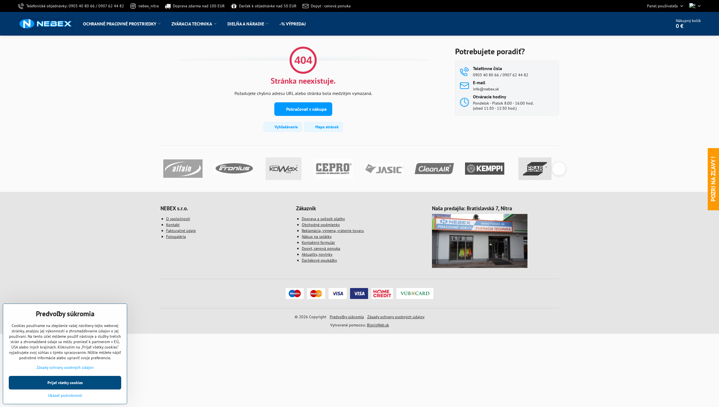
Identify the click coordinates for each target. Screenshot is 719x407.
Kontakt (173, 224)
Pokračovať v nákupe (306, 109)
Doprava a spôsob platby (323, 218)
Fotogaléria (176, 236)
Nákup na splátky (317, 236)
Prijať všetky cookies (65, 382)
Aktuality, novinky (317, 254)
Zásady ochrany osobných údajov (396, 316)
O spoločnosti (178, 218)
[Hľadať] (651, 24)
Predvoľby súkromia (347, 316)
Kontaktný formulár (318, 242)
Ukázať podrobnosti (65, 395)
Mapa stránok (326, 126)
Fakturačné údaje (181, 230)
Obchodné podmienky (321, 224)
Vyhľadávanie (285, 126)
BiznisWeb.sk (378, 325)
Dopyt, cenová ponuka (321, 248)
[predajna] (479, 266)
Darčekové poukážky (319, 260)
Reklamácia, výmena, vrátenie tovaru (333, 230)
